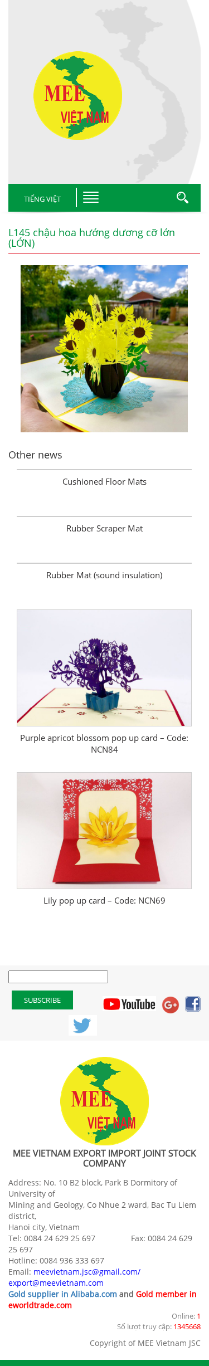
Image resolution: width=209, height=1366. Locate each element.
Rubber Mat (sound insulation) (104, 574)
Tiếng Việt (42, 199)
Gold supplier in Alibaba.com (62, 1294)
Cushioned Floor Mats (104, 481)
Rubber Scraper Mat (104, 528)
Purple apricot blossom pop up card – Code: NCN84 (104, 743)
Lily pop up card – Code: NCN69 (104, 900)
